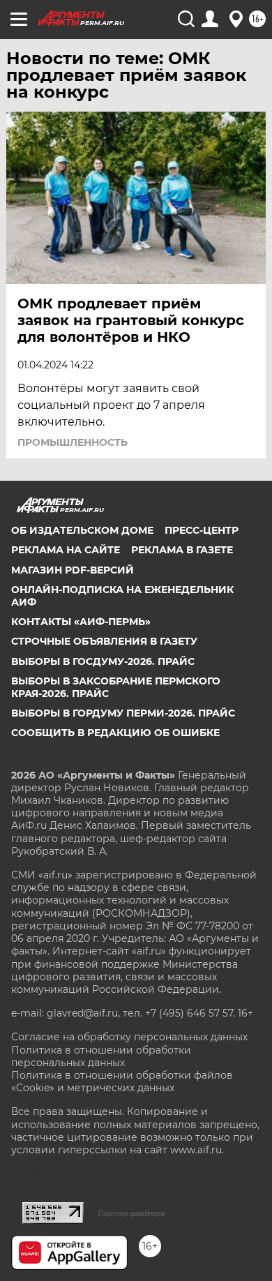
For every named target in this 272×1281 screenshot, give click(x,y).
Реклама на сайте (65, 550)
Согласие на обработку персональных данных (129, 1037)
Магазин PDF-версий (72, 570)
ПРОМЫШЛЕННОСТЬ (72, 442)
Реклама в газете (182, 550)
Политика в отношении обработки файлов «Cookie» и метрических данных (122, 1081)
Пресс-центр (202, 530)
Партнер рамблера (131, 1213)
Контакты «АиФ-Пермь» (81, 621)
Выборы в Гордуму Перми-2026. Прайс (123, 713)
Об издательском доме (82, 530)
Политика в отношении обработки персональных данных (101, 1056)
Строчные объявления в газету (104, 641)
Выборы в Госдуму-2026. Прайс (103, 661)
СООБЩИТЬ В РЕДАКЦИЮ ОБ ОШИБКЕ (115, 732)
